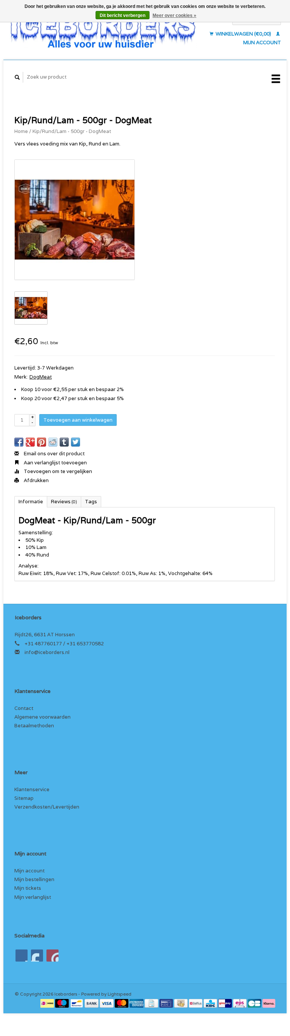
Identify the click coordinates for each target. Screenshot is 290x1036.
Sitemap (24, 798)
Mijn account (29, 870)
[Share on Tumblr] (64, 442)
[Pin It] (41, 442)
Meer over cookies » (174, 15)
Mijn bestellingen (34, 879)
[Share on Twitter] (75, 442)
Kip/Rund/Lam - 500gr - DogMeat (71, 131)
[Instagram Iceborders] (52, 955)
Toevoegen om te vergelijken (57, 471)
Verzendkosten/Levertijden (46, 807)
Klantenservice (31, 789)
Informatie (31, 501)
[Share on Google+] (30, 442)
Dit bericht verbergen (122, 15)
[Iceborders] (103, 30)
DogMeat (40, 377)
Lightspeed (119, 994)
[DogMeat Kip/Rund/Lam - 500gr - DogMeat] (74, 220)
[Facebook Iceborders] (21, 955)
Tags (91, 501)
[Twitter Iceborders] (37, 955)
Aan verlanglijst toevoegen (55, 462)
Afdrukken (36, 480)
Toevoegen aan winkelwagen (78, 420)
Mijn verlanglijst (32, 897)
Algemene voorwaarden (42, 717)
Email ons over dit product (54, 453)
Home (21, 131)
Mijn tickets (27, 888)
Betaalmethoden (34, 725)
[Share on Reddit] (52, 442)
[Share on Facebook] (18, 442)
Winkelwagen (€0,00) (243, 34)
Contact (23, 708)
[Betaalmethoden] (47, 1003)
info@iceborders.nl (47, 652)
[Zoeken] (17, 77)
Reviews (64, 501)
